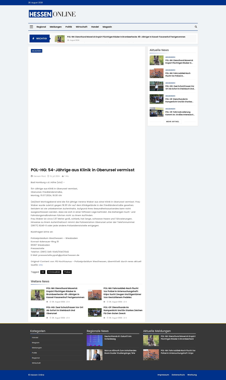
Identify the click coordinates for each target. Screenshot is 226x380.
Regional (41, 26)
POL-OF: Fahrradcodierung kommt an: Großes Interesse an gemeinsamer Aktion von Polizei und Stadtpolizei (180, 116)
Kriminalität (54, 271)
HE (42, 271)
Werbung (192, 374)
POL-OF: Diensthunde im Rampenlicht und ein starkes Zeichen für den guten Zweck (123, 310)
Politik (69, 26)
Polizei (67, 271)
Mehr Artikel (172, 122)
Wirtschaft (81, 26)
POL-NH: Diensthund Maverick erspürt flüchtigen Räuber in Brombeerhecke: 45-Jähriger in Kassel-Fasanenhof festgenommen (126, 37)
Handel (95, 26)
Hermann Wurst (40, 176)
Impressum (163, 374)
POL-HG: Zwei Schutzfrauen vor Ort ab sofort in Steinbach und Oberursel (64, 310)
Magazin (107, 26)
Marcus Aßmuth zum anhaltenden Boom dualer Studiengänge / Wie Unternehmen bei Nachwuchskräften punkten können (121, 354)
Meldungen (56, 26)
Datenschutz (178, 374)
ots (41, 264)
